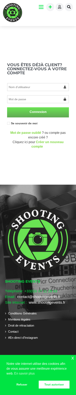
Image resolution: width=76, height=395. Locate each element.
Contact (13, 331)
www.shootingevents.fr (46, 302)
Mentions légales (19, 319)
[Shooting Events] (12, 13)
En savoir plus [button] (24, 373)
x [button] (72, 358)
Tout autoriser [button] (54, 384)
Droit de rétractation (21, 325)
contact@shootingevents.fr (38, 297)
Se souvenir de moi (24, 123)
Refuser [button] (21, 384)
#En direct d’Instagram (23, 337)
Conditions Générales (22, 313)
